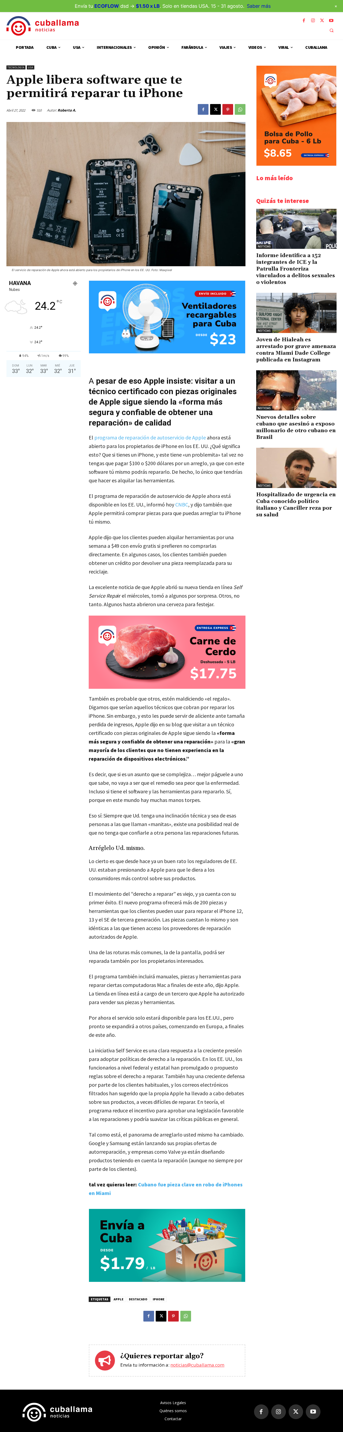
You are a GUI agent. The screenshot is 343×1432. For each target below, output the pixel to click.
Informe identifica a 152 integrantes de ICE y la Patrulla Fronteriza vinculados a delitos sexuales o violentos (295, 269)
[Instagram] (313, 20)
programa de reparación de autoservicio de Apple (150, 437)
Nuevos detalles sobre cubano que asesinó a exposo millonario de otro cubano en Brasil (296, 427)
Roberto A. (67, 110)
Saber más (259, 6)
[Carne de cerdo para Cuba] (167, 652)
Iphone (159, 1299)
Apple (119, 1299)
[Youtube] (331, 20)
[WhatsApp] (240, 109)
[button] (331, 30)
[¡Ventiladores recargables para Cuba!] (167, 352)
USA (30, 67)
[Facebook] (304, 20)
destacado (138, 1299)
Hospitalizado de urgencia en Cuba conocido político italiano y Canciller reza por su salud (296, 504)
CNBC (181, 504)
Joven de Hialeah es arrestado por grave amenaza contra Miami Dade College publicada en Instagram (296, 349)
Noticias (264, 246)
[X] (322, 20)
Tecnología (16, 67)
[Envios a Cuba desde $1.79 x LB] (167, 1280)
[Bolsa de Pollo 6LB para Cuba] (296, 164)
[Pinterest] (227, 109)
